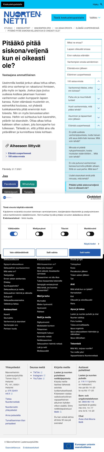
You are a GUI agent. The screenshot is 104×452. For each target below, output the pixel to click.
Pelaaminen (42, 329)
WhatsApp (28, 184)
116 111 (85, 381)
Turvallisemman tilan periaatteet (15, 422)
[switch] (39, 234)
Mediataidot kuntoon (46, 325)
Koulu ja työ (76, 259)
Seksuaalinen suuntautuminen (17, 267)
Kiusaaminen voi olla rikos (48, 277)
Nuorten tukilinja (77, 317)
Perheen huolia (10, 328)
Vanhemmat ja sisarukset (14, 321)
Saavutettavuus (12, 447)
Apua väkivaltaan (77, 337)
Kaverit (7, 314)
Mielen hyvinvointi (44, 304)
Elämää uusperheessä (87, 28)
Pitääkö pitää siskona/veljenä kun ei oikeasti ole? (34, 30)
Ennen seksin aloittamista (15, 278)
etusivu (8, 28)
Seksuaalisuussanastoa (14, 300)
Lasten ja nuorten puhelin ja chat (84, 314)
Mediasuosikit (43, 350)
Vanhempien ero (42, 28)
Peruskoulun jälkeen (79, 271)
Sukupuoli (8, 296)
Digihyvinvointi (43, 322)
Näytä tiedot (90, 244)
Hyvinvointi (41, 308)
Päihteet (40, 311)
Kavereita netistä (44, 336)
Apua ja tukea (77, 309)
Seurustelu (8, 317)
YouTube (37, 378)
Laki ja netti (42, 347)
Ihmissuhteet (23, 28)
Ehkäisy (7, 282)
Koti (72, 296)
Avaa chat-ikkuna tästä (87, 420)
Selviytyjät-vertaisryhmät (47, 284)
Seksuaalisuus (11, 259)
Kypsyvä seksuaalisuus (13, 264)
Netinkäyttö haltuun (45, 332)
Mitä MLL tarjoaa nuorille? (81, 348)
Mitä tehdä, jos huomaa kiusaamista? (47, 289)
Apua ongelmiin (77, 328)
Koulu (72, 267)
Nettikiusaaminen (44, 340)
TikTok (36, 372)
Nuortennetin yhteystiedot (11, 408)
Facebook (10, 184)
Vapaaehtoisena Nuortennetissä (84, 355)
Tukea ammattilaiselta (79, 324)
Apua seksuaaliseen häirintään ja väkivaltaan (84, 333)
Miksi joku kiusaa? (45, 267)
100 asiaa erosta (63, 28)
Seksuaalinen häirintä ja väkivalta (18, 293)
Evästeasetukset (31, 447)
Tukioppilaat (75, 264)
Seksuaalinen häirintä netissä (49, 343)
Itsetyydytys (9, 275)
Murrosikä (41, 300)
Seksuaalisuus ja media (14, 289)
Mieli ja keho (43, 296)
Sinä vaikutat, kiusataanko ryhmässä (48, 272)
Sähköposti (11, 192)
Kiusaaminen (44, 259)
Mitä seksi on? (10, 271)
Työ (72, 278)
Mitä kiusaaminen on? (46, 264)
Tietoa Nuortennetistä (12, 400)
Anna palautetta (13, 415)
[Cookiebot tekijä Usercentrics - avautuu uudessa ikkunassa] (89, 197)
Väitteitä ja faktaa (11, 303)
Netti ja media (44, 317)
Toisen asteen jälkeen (79, 275)
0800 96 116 (88, 401)
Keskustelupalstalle (12, 4)
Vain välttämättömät (19, 252)
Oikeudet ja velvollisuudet (81, 299)
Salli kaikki (85, 252)
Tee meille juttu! (77, 352)
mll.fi (7, 393)
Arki (72, 284)
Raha (72, 303)
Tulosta (28, 192)
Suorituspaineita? (11, 285)
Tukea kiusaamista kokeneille (49, 280)
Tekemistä (75, 343)
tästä (56, 411)
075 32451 (13, 390)
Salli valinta (52, 252)
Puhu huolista (76, 321)
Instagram (38, 375)
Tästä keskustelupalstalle (69, 17)
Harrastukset (75, 292)
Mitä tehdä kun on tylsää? (81, 289)
